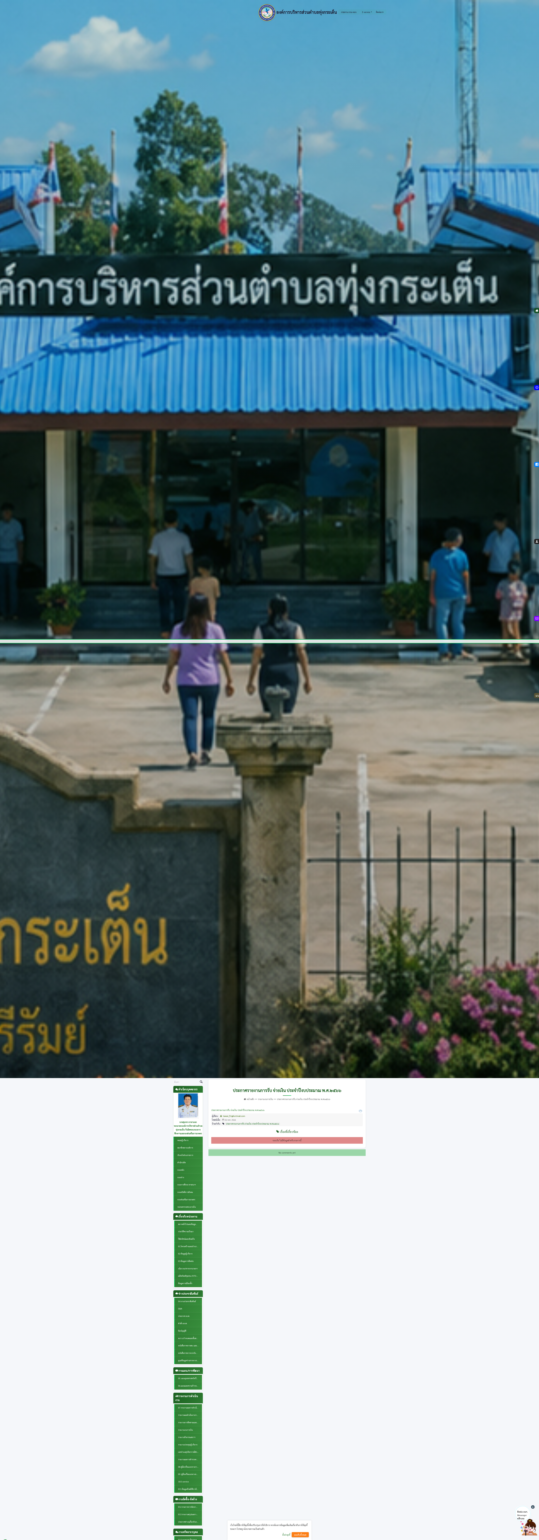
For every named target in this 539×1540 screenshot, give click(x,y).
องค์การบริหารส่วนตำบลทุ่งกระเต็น (306, 12)
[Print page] (361, 1111)
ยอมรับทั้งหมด (300, 1534)
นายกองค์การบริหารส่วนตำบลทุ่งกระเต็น (188, 1127)
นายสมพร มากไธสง (188, 1122)
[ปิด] (533, 1507)
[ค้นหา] (201, 1082)
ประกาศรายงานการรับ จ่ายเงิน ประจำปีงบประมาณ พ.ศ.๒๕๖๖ (238, 1110)
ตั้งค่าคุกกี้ (286, 1534)
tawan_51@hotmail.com (234, 1116)
